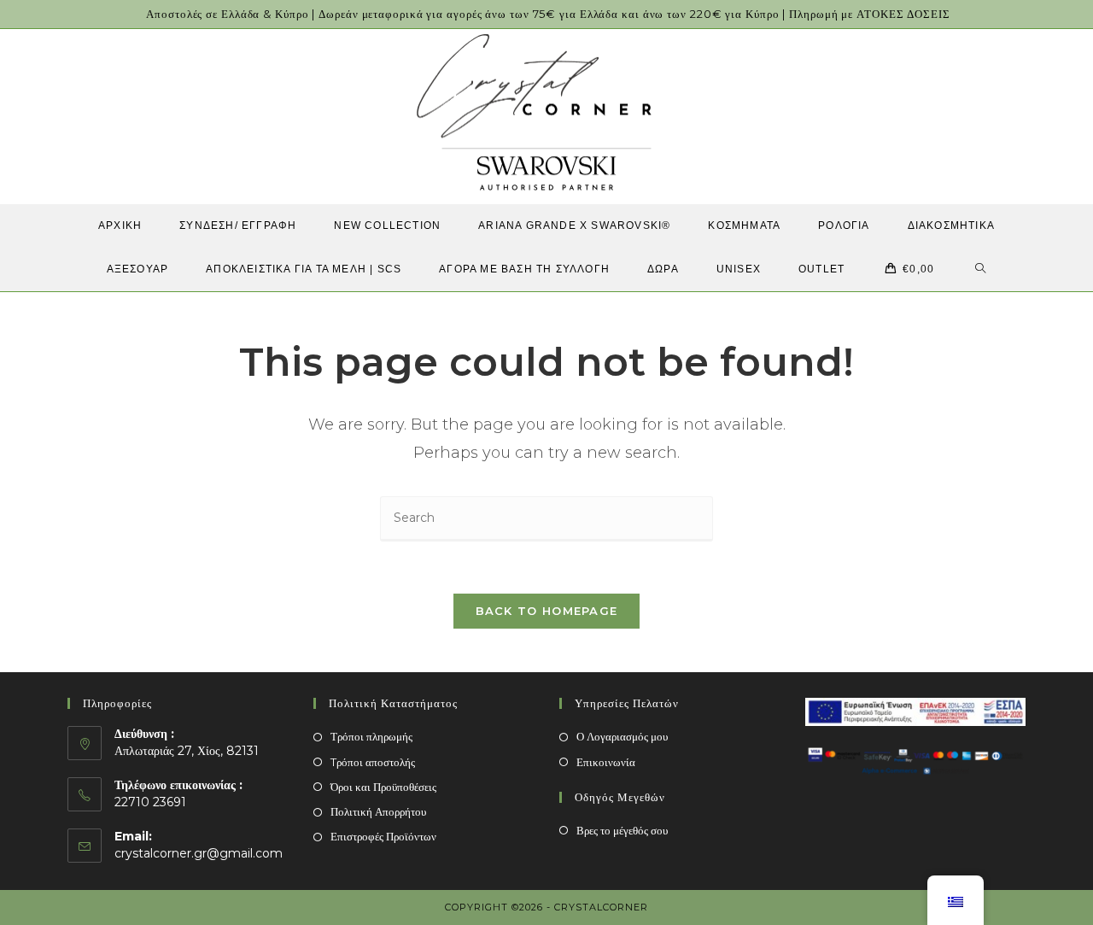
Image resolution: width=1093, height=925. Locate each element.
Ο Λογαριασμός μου (622, 736)
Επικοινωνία (605, 762)
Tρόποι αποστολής (372, 762)
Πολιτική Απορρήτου (378, 811)
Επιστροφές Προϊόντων (383, 836)
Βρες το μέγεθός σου (622, 830)
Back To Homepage (547, 611)
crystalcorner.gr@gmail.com (198, 853)
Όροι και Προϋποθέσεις (383, 786)
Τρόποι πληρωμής (371, 736)
